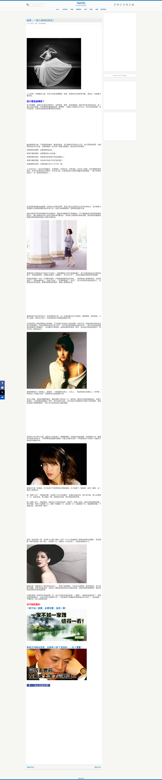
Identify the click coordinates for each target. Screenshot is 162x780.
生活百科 (65, 9)
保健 (72, 9)
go (120, 4)
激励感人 (32, 23)
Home (57, 9)
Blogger (125, 75)
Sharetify (81, 3)
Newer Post (30, 767)
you (132, 4)
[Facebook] (2, 383)
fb (114, 4)
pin (123, 4)
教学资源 (103, 9)
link (126, 4)
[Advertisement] (61, 30)
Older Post (97, 767)
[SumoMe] (2, 397)
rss (129, 4)
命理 (85, 9)
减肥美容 (78, 9)
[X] (2, 392)
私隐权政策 (81, 778)
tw (117, 4)
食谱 (97, 9)
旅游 (91, 9)
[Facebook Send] (2, 387)
